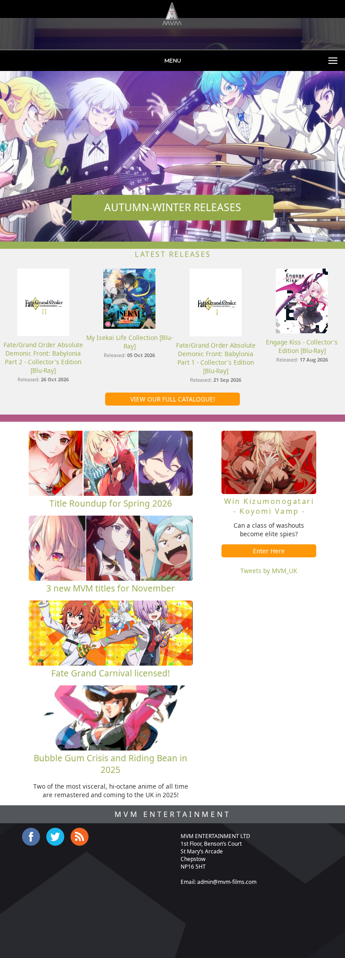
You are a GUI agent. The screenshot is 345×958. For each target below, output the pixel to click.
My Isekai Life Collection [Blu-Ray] (129, 341)
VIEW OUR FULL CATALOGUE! (172, 399)
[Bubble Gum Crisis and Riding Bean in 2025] (111, 748)
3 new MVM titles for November (110, 588)
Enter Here (269, 551)
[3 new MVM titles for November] (111, 578)
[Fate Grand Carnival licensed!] (111, 663)
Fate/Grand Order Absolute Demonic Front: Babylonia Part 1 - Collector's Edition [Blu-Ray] (216, 358)
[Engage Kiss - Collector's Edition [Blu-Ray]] (301, 331)
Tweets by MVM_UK (268, 570)
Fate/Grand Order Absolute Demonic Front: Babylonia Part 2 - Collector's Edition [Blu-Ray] (43, 357)
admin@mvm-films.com (227, 882)
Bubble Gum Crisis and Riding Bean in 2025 (110, 764)
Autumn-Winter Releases (172, 207)
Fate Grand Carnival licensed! (110, 673)
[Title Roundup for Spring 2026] (111, 493)
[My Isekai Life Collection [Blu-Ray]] (129, 326)
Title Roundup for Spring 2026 (110, 503)
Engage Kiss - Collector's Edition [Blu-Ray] (302, 346)
